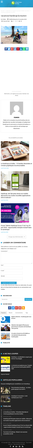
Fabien (4, 19)
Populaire (3, 312)
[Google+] (16, 308)
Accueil (2, 10)
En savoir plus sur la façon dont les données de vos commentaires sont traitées (16, 287)
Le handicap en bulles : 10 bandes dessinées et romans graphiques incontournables (16, 164)
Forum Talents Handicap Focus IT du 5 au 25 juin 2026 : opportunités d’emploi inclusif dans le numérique (16, 227)
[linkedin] (21, 48)
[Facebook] (9, 308)
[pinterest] (18, 48)
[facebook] (6, 48)
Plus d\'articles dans (16, 137)
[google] (12, 48)
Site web (3, 276)
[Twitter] (13, 308)
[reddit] (15, 48)
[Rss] (23, 308)
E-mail (2, 270)
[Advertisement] (16, 70)
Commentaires (19, 312)
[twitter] (9, 48)
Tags (27, 312)
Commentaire (4, 251)
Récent (10, 312)
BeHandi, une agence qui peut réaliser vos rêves (17, 10)
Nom (2, 265)
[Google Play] (19, 308)
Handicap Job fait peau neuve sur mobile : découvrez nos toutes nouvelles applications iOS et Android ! (15, 195)
